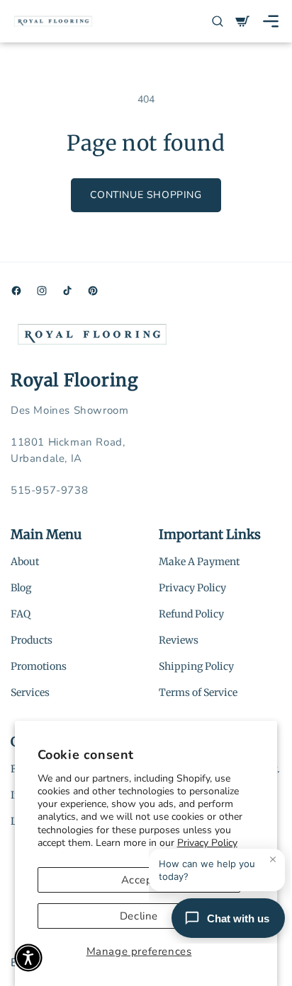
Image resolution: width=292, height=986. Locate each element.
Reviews (178, 640)
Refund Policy (191, 614)
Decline (139, 916)
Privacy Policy (192, 587)
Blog (21, 587)
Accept (139, 880)
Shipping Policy (196, 666)
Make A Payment (199, 561)
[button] (270, 21)
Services (30, 692)
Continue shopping (145, 195)
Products (31, 640)
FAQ (20, 614)
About (25, 561)
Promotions (39, 666)
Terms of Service (198, 692)
